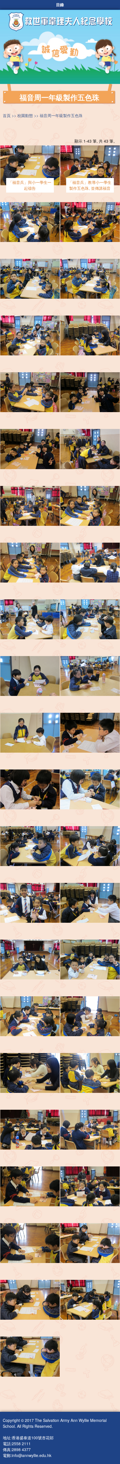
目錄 (60, 5)
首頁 (7, 115)
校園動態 (25, 115)
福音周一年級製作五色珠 (61, 115)
